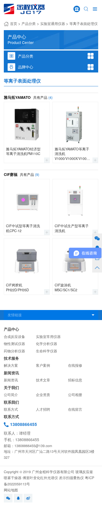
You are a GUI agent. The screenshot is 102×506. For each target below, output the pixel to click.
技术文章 (43, 380)
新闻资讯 (11, 372)
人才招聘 (43, 409)
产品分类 (28, 23)
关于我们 (11, 387)
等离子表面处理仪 (83, 23)
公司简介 (11, 394)
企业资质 (43, 394)
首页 (13, 23)
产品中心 (11, 329)
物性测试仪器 (14, 343)
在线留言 (75, 409)
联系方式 (11, 409)
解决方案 (11, 365)
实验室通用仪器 (52, 23)
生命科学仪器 (46, 351)
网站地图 (11, 490)
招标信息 (75, 380)
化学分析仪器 (46, 343)
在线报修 (75, 365)
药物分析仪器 (14, 351)
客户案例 (43, 365)
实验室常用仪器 (48, 336)
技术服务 (11, 358)
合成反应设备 (14, 336)
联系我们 (11, 402)
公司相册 (75, 394)
